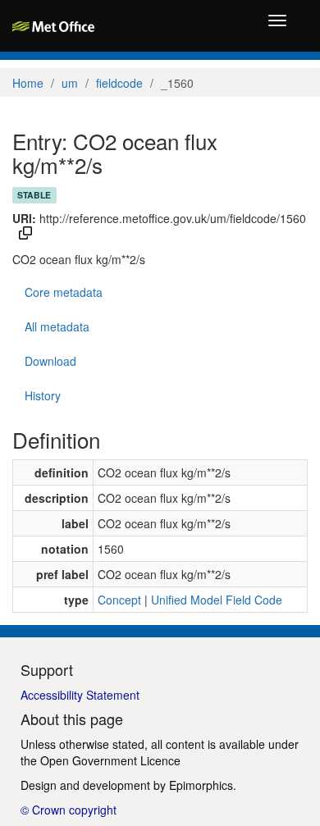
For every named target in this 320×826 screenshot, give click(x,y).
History (43, 395)
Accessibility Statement (80, 695)
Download (50, 361)
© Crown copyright (69, 809)
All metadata (57, 326)
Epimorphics (201, 785)
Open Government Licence (110, 760)
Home (27, 83)
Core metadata (64, 292)
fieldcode (119, 83)
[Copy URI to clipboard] (25, 234)
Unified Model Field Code (216, 599)
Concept (119, 599)
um (70, 83)
